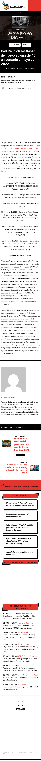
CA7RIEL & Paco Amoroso (27, 656)
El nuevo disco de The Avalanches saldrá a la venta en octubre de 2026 (20, 504)
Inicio (3, 77)
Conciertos (15, 45)
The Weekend (22, 632)
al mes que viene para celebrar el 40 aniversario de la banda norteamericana (20, 148)
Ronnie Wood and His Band (27, 675)
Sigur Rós (20, 665)
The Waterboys (23, 644)
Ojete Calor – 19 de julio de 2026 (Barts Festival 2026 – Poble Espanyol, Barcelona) (18, 541)
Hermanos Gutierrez (25, 613)
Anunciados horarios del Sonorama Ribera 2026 (19, 553)
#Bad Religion (20, 427)
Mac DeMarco (22, 684)
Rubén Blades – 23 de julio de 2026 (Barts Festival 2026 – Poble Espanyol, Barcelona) (19, 527)
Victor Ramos (8, 397)
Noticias (26, 45)
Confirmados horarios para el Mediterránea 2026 (17, 515)
